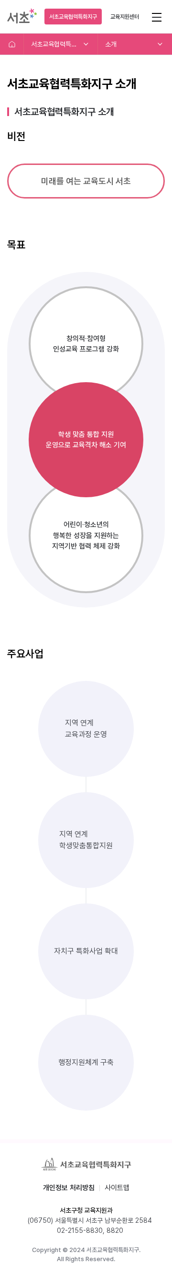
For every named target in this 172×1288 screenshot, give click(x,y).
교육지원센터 (124, 16)
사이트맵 (117, 1187)
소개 (111, 44)
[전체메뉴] (156, 16)
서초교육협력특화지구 (73, 16)
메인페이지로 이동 (12, 44)
